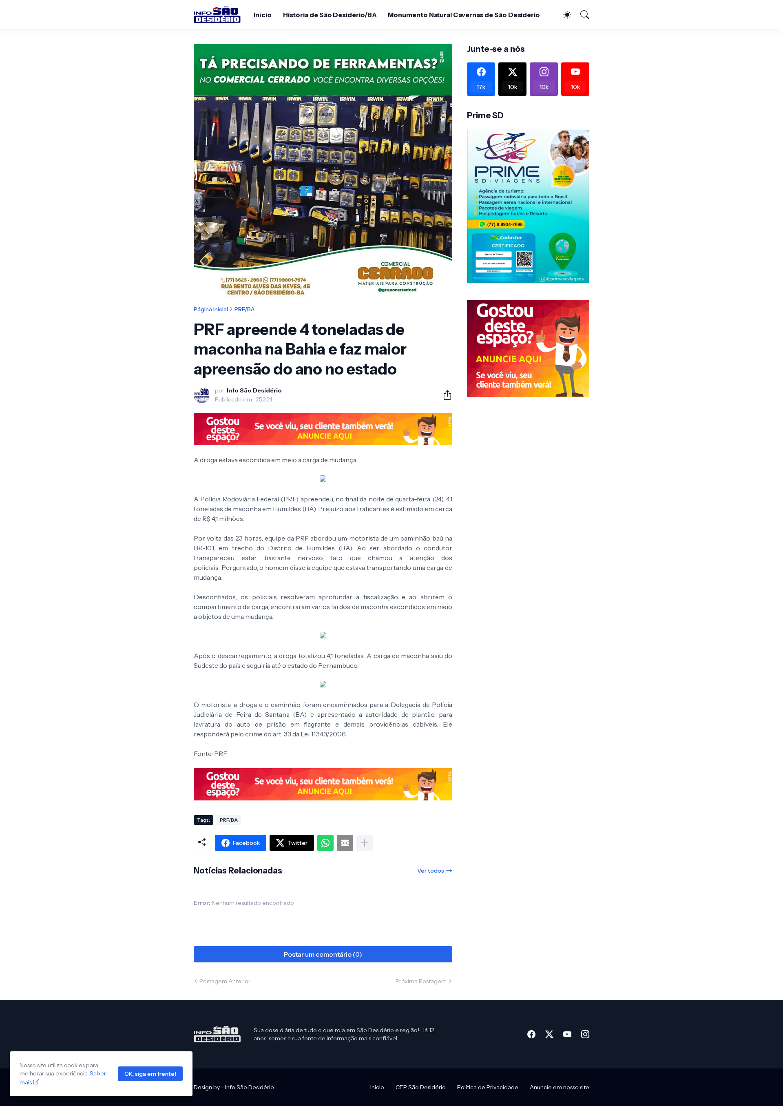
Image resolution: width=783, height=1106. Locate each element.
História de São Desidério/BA (330, 15)
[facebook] (531, 1034)
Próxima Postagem (421, 981)
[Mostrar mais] (364, 843)
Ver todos (430, 870)
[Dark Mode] (563, 15)
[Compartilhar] (444, 395)
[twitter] (549, 1034)
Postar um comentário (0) (323, 954)
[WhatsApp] (325, 843)
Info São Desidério (249, 1087)
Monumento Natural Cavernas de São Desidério (464, 15)
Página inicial (211, 309)
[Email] (345, 843)
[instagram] (585, 1034)
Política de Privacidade (487, 1087)
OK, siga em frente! (150, 1073)
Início (263, 15)
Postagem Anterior (224, 981)
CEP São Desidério (421, 1087)
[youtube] (567, 1034)
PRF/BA (244, 309)
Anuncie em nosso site (559, 1087)
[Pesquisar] (581, 15)
